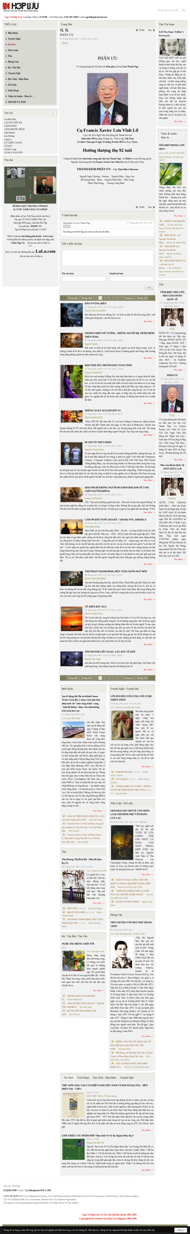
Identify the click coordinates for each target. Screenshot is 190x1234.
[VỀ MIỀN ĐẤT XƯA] (71, 618)
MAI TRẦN (125, 1060)
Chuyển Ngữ (126, 1077)
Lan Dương (9, 136)
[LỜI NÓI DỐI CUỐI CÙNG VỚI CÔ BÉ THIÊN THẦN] (122, 725)
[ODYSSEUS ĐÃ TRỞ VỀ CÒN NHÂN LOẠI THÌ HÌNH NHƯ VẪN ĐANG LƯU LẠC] (122, 842)
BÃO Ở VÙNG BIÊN (95, 303)
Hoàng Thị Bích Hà (93, 372)
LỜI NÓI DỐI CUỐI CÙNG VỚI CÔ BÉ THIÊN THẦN (131, 698)
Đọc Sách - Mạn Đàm (104, 1077)
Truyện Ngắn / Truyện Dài (124, 688)
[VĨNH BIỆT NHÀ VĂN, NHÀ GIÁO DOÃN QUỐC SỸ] (172, 317)
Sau (150, 30)
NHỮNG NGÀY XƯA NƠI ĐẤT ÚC (103, 410)
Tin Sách (68, 1077)
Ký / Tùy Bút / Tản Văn (74, 936)
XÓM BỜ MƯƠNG (124, 772)
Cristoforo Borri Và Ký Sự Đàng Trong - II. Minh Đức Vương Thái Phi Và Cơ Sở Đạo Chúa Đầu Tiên (82, 838)
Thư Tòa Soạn (166, 24)
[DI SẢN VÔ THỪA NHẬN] (71, 453)
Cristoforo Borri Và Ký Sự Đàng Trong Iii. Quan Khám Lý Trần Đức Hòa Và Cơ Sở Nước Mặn (83, 827)
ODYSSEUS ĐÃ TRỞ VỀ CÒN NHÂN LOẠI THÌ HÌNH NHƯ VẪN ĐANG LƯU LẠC (130, 814)
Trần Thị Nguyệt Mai (124, 934)
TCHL (65, 43)
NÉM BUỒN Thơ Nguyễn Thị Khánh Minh (169, 250)
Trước (142, 30)
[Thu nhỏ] (62, 30)
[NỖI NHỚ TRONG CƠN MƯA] (171, 174)
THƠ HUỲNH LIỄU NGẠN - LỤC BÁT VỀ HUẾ (110, 651)
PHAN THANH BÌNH (95, 310)
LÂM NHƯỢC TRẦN (14, 129)
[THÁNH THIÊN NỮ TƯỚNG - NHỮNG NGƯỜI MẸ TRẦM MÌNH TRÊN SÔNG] (71, 340)
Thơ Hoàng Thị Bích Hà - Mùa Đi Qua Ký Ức (82, 861)
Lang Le (8, 139)
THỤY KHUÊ (73, 831)
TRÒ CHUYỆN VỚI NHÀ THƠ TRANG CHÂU (131, 924)
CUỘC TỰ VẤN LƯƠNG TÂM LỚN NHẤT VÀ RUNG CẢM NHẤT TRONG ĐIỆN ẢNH (130, 883)
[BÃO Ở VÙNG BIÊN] (71, 315)
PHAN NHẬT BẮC (94, 417)
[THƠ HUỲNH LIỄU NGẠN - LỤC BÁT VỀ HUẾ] (71, 658)
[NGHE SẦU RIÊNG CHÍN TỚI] (73, 961)
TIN (161, 284)
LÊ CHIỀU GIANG (13, 142)
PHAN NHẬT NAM (141, 1067)
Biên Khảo (67, 688)
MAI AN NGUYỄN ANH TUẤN (128, 708)
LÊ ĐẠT (8, 146)
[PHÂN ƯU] (172, 398)
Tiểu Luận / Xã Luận (121, 803)
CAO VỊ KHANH (174, 268)
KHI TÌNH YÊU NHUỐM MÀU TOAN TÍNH (108, 365)
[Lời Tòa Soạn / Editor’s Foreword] (173, 47)
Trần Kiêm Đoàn (92, 526)
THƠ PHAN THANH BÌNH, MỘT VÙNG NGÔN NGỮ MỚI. (116, 571)
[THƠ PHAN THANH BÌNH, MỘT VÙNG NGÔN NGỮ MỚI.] (71, 578)
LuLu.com (48, 236)
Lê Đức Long (10, 149)
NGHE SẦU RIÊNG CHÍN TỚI (78, 943)
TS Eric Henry (110, 1096)
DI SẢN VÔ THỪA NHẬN (98, 442)
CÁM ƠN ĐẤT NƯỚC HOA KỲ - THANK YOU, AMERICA (115, 519)
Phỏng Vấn (116, 915)
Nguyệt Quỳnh (91, 344)
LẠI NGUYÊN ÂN (13, 122)
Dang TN (168, 257)
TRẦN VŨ (128, 1067)
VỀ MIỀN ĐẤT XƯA (96, 606)
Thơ (64, 851)
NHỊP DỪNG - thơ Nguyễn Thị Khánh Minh (170, 239)
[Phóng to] (67, 30)
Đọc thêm (148, 321)
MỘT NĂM (72, 908)
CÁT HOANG (122, 779)
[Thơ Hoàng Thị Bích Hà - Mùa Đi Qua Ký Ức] (73, 886)
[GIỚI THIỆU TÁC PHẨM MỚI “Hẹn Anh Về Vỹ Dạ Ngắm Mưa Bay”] (73, 1149)
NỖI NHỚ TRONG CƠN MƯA (171, 147)
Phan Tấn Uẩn (74, 1014)
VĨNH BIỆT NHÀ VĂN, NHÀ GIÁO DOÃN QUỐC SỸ (172, 296)
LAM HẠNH (10, 126)
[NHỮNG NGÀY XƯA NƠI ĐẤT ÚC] (71, 416)
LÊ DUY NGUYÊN (13, 152)
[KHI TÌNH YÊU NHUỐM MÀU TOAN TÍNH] (71, 381)
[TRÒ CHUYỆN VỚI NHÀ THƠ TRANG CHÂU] (122, 953)
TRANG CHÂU (139, 934)
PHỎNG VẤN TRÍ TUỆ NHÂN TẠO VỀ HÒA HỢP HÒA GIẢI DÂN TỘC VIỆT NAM (130, 1045)
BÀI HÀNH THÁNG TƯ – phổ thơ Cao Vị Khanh (172, 264)
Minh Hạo (143, 822)
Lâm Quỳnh (9, 132)
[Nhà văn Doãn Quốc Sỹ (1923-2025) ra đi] (172, 487)
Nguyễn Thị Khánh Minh (175, 243)
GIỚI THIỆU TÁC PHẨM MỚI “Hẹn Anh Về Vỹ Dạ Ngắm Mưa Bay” (98, 1135)
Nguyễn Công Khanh (94, 449)
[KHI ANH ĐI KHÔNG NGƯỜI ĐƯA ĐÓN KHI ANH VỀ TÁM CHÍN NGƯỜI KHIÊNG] (71, 494)
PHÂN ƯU (172, 375)
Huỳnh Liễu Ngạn (93, 659)
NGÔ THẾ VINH (73, 718)
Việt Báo (172, 498)
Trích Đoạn (83, 1077)
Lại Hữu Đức (10, 119)
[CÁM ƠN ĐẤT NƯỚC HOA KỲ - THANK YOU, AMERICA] (71, 526)
